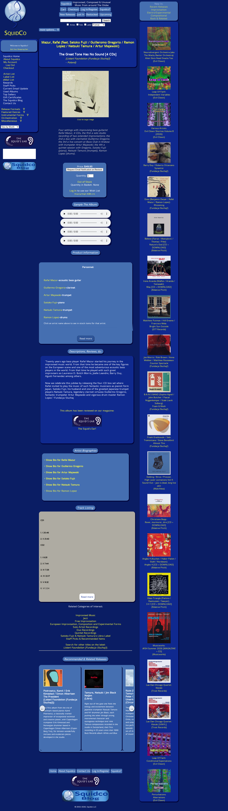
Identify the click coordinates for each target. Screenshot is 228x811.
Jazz (85, 618)
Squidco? (105, 9)
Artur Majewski (52, 295)
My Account (10, 62)
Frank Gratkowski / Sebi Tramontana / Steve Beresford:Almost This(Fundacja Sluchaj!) (159, 441)
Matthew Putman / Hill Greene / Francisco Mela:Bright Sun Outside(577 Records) (159, 325)
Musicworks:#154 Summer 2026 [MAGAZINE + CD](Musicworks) (159, 650)
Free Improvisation (85, 621)
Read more (86, 338)
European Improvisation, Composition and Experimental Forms (85, 624)
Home (53, 771)
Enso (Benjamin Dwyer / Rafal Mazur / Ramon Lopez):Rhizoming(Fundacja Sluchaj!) (159, 203)
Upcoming (105, 14)
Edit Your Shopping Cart (19, 49)
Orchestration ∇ (11, 117)
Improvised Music (85, 615)
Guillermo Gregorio (54, 287)
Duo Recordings (85, 629)
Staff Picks (9, 85)
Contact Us (9, 103)
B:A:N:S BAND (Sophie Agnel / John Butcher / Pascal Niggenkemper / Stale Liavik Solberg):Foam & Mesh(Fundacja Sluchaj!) (159, 402)
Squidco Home (11, 56)
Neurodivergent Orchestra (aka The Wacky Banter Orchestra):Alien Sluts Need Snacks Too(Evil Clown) (159, 56)
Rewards (8, 82)
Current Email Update (15, 88)
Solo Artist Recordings (85, 627)
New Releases (67, 14)
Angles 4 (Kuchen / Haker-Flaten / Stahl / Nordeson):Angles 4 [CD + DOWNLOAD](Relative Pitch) (159, 563)
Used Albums (10, 91)
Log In (72, 190)
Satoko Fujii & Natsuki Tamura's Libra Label (85, 635)
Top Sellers (9, 94)
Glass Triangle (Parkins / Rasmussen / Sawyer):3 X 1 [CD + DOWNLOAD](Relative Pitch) (159, 602)
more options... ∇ (49, 29)
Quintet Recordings (85, 632)
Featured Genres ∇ (13, 112)
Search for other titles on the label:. (85, 646)
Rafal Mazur (51, 280)
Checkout (8, 68)
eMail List (8, 79)
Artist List (9, 73)
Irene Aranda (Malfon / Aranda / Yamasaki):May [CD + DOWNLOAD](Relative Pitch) (159, 285)
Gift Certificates (12, 97)
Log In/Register (89, 9)
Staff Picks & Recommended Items (85, 638)
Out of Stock (84, 181)
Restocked (92, 14)
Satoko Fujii (50, 302)
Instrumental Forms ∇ (15, 115)
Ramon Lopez (51, 317)
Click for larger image (85, 120)
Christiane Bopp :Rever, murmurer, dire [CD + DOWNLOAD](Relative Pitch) (159, 523)
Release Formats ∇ (13, 109)
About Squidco (11, 59)
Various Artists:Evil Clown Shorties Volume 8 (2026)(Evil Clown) (159, 132)
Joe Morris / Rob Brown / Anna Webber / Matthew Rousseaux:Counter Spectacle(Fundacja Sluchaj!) (159, 362)
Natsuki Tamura (53, 309)
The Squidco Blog (12, 100)
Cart (63, 9)
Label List (8, 76)
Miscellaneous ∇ (11, 120)
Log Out (10, 65)
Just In (80, 14)
